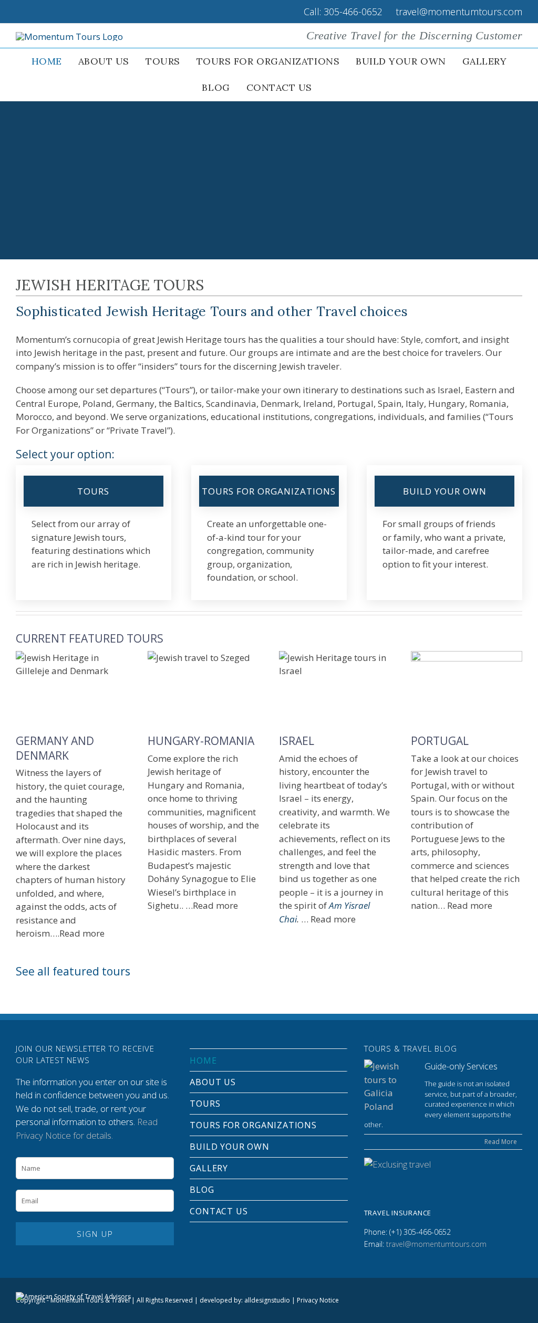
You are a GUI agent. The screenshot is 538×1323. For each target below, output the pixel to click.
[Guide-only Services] (390, 1086)
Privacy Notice (318, 1300)
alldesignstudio (267, 1300)
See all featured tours (73, 971)
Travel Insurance (397, 1212)
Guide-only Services (461, 1066)
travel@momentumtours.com (436, 1244)
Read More (500, 1141)
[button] (332, 88)
